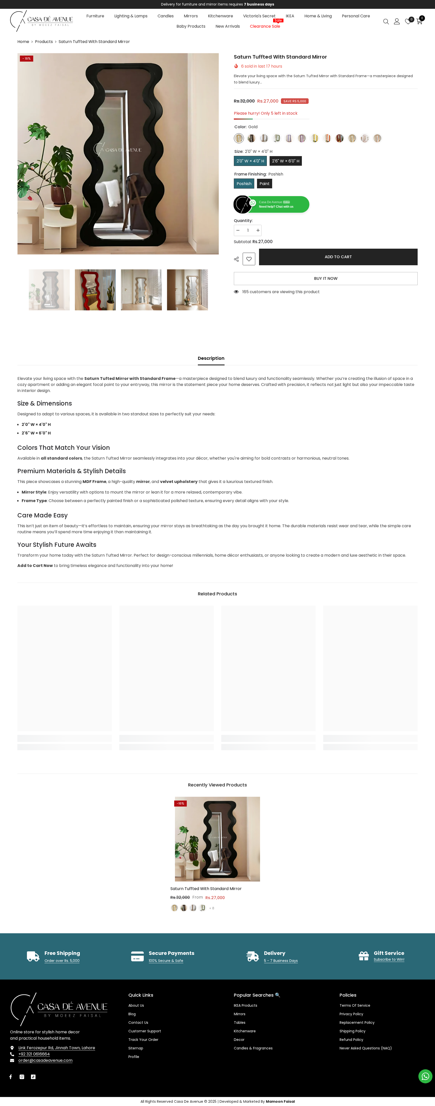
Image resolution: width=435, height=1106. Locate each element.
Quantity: (243, 221)
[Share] (238, 259)
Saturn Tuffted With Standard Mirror (206, 889)
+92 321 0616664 (34, 1054)
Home (23, 42)
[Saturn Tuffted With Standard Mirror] (217, 839)
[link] (249, 259)
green (202, 908)
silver (193, 908)
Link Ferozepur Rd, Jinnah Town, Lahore (56, 1048)
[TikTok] (33, 1077)
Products (44, 42)
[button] (19, 290)
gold (174, 908)
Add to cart (338, 257)
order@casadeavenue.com (45, 1060)
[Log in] (397, 21)
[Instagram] (22, 1077)
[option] (118, 153)
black (184, 908)
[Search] (386, 21)
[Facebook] (10, 1077)
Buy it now (326, 278)
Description (211, 358)
